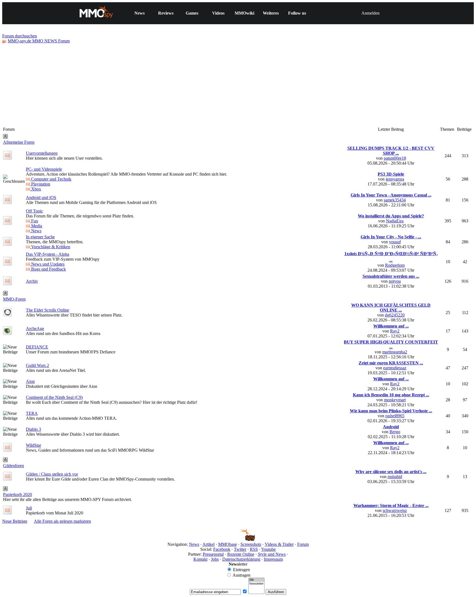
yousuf (395, 241)
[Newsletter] (256, 584)
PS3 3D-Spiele (391, 174)
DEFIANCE (37, 347)
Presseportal (213, 554)
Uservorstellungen (42, 153)
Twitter (240, 549)
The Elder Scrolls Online (47, 310)
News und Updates (47, 264)
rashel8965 (394, 415)
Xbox (35, 189)
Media (36, 225)
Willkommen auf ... (391, 326)
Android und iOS (41, 197)
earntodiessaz (394, 368)
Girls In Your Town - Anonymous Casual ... (391, 195)
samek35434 (395, 200)
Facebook (221, 549)
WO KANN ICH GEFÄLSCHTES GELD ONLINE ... (391, 307)
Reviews (166, 13)
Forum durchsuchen (19, 36)
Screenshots (250, 544)
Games (192, 13)
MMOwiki (244, 13)
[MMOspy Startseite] (238, 539)
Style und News (272, 554)
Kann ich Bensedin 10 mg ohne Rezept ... (391, 394)
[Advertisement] (238, 84)
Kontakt (200, 559)
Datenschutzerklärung (241, 559)
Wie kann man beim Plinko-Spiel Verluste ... (391, 410)
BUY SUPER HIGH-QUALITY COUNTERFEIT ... (391, 344)
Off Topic (34, 211)
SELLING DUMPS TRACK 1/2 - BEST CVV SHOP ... (390, 151)
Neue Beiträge (14, 521)
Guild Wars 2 (37, 365)
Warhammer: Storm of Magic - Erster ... (391, 505)
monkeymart (395, 399)
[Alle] (256, 580)
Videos (218, 13)
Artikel (208, 544)
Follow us (297, 13)
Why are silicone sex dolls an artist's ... (390, 471)
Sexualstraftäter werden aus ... (391, 276)
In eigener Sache (40, 237)
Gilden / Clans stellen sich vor (52, 474)
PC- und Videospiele (44, 169)
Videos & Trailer (279, 544)
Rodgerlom (395, 265)
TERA (32, 413)
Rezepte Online (240, 554)
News (139, 13)
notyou (395, 281)
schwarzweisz (395, 510)
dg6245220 (395, 315)
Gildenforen (13, 465)
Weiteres (271, 13)
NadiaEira (395, 221)
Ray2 (394, 331)
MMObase (227, 544)
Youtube (268, 549)
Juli (29, 508)
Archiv (32, 281)
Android (391, 426)
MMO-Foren (14, 299)
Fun (34, 221)
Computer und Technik (50, 179)
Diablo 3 (33, 429)
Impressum (273, 559)
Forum (303, 544)
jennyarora (395, 179)
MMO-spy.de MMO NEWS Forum (39, 41)
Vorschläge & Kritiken (50, 246)
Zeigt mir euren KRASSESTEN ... (391, 363)
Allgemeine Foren (18, 142)
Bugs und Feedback (48, 269)
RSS (254, 549)
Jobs (215, 559)
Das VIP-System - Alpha (47, 254)
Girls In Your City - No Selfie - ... (391, 237)
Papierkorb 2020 (17, 494)
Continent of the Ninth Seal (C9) (54, 397)
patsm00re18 (395, 158)
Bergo (395, 431)
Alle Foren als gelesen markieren (62, 521)
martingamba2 (394, 352)
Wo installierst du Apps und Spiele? (391, 216)
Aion (30, 381)
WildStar (33, 445)
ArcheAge (35, 328)
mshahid (395, 476)
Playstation (40, 184)
